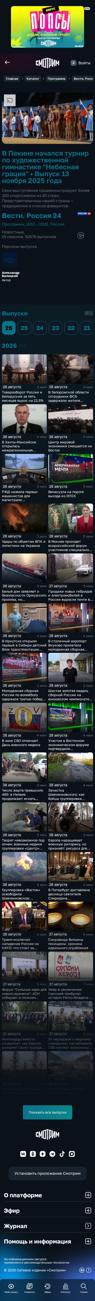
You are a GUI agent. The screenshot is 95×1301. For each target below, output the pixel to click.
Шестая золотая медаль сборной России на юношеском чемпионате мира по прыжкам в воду (69, 697)
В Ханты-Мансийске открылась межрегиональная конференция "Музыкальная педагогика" (24, 450)
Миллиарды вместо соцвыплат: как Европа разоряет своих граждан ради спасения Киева (23, 1045)
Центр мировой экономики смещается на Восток (70, 446)
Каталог (33, 79)
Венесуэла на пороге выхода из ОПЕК (66, 494)
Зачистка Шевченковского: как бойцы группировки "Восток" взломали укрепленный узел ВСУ (67, 798)
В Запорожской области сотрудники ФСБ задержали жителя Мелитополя (68, 398)
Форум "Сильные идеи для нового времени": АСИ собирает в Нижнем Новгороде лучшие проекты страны (24, 997)
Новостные (13, 232)
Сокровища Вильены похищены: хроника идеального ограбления (68, 943)
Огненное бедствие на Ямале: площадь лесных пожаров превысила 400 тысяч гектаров (23, 1095)
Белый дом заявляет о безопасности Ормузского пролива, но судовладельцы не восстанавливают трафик (24, 599)
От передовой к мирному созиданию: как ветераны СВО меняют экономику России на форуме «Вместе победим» (70, 1047)
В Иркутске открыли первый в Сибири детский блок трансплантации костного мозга (24, 647)
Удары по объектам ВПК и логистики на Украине (24, 543)
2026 (23, 346)
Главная (12, 79)
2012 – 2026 (37, 224)
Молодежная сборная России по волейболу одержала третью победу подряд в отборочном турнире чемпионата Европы (23, 701)
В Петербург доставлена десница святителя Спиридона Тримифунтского (69, 896)
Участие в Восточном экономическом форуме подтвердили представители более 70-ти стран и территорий (69, 748)
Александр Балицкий (10, 274)
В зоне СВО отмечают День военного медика (21, 742)
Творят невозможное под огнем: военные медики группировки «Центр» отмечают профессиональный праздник (23, 850)
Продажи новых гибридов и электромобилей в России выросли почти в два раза (70, 597)
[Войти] (73, 63)
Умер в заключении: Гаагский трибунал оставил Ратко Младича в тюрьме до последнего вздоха (69, 997)
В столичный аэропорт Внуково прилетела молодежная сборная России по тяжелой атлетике (67, 649)
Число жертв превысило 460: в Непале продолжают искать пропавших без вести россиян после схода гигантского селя (22, 800)
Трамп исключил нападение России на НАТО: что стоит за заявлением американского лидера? (22, 947)
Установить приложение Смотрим (47, 1173)
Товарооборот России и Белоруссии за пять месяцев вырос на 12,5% (22, 396)
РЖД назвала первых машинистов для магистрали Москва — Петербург (20, 498)
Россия (57, 224)
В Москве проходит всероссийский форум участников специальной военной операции (69, 547)
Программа (56, 79)
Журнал (15, 1225)
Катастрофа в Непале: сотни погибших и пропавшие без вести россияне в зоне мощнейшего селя (67, 1097)
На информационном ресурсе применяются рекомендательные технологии (36, 1260)
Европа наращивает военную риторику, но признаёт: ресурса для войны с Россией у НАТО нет (69, 848)
